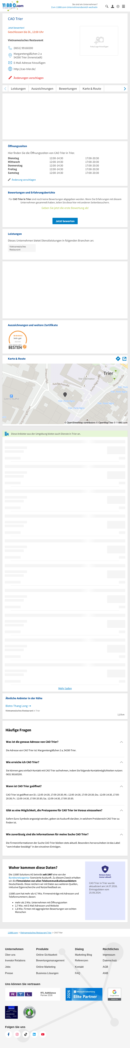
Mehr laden (65, 688)
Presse (9, 973)
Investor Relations (15, 960)
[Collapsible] (121, 742)
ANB (105, 973)
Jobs (7, 966)
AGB (105, 966)
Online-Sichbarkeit (46, 954)
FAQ (77, 973)
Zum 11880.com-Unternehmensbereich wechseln (74, 7)
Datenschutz (110, 960)
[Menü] (125, 6)
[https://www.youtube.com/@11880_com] (42, 1034)
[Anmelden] (114, 6)
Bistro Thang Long (17, 706)
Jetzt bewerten (65, 221)
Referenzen (81, 960)
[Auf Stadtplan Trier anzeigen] (124, 358)
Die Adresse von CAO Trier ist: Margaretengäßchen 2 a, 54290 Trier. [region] (41, 750)
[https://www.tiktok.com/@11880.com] (25, 1034)
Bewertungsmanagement (50, 960)
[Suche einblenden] (108, 6)
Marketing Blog (83, 954)
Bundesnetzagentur (19, 877)
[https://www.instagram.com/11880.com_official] (17, 1034)
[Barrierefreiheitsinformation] (119, 6)
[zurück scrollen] (5, 88)
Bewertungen (68, 88)
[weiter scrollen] (125, 88)
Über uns (10, 954)
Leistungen (18, 88)
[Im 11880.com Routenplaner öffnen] (118, 358)
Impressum (109, 954)
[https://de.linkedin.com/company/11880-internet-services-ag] (34, 1034)
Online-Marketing (45, 966)
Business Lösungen (47, 973)
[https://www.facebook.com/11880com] (8, 1034)
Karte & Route (92, 88)
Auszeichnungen (42, 88)
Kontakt (79, 966)
